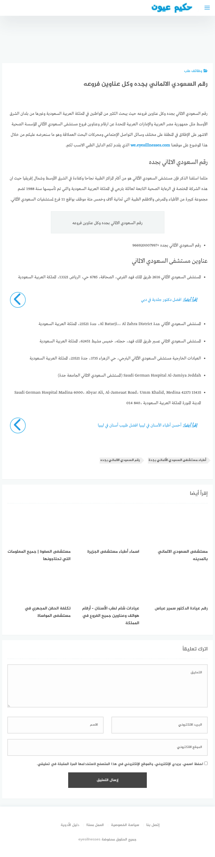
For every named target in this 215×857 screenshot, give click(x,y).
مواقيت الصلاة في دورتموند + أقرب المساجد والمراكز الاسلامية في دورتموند (143, 30)
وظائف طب (193, 71)
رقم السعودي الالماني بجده (120, 460)
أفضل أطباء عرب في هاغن (115, 44)
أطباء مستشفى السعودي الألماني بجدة (177, 460)
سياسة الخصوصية (125, 825)
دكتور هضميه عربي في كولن (86, 42)
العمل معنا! (95, 825)
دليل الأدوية (70, 825)
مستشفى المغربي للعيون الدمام (200, 42)
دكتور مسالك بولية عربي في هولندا (171, 42)
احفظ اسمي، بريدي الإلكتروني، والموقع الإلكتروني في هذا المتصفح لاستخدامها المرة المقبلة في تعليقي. (120, 764)
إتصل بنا (153, 825)
